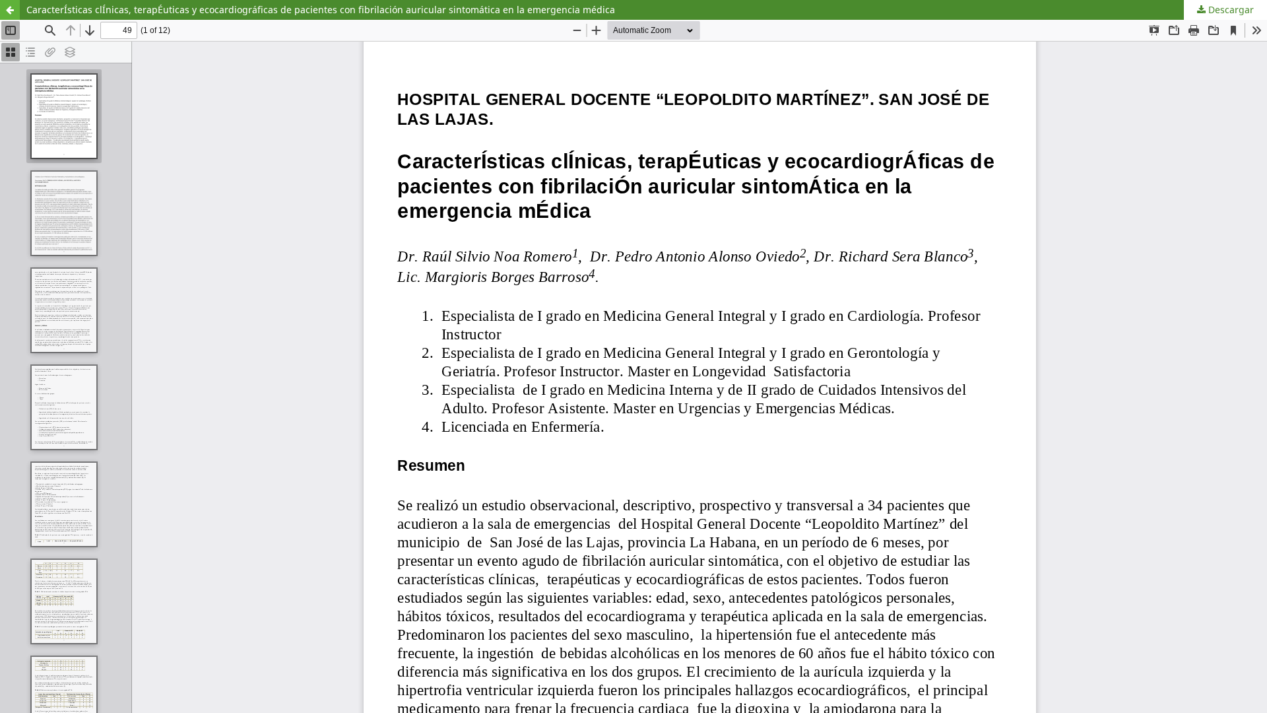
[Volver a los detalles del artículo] (10, 10)
